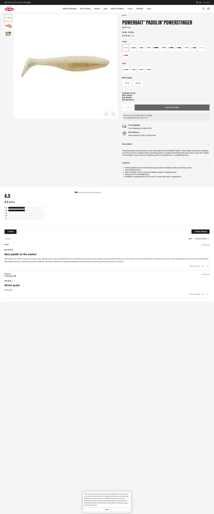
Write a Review (203, 232)
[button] (106, 114)
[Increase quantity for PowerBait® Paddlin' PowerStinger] (132, 107)
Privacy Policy (123, 503)
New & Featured (69, 9)
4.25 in (138, 83)
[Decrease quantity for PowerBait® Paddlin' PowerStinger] (124, 107)
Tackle (97, 9)
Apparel (139, 9)
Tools (130, 9)
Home (124, 15)
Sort (190, 239)
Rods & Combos (117, 9)
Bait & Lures (85, 9)
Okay (107, 509)
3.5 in (127, 83)
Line (105, 9)
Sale (149, 9)
